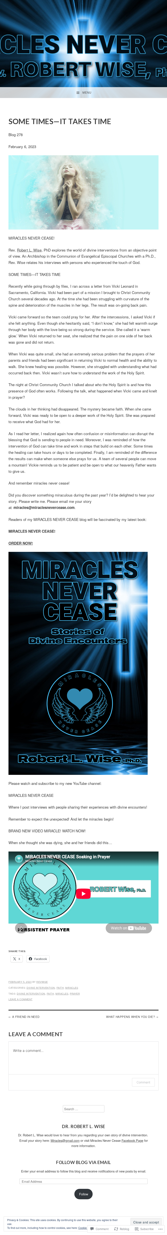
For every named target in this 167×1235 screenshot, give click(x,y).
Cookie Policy (86, 1228)
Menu (86, 92)
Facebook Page (132, 1140)
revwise (42, 981)
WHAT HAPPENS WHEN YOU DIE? (130, 1017)
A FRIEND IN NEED (26, 1017)
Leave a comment (20, 999)
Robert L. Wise (29, 250)
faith (60, 987)
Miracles (71, 987)
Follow (83, 1194)
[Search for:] (83, 1109)
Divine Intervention (41, 987)
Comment (143, 1082)
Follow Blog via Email (83, 1162)
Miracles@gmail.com (65, 1140)
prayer (75, 993)
